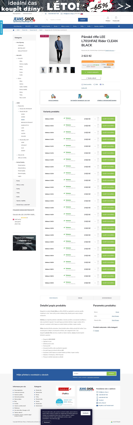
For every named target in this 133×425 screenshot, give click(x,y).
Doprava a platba (18, 394)
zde (59, 418)
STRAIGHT (24, 145)
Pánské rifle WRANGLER (26, 108)
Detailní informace (109, 50)
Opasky (37, 401)
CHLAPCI (20, 58)
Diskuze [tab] (80, 298)
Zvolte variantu (93, 72)
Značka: (84, 88)
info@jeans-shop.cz (103, 392)
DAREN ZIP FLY (25, 125)
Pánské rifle (21, 106)
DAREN (23, 117)
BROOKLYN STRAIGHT (27, 122)
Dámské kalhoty (22, 168)
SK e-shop (77, 13)
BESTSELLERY (21, 48)
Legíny (19, 176)
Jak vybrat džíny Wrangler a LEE (22, 410)
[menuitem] (18, 26)
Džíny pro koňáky (22, 157)
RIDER (23, 119)
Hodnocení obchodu (27, 13)
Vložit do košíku (108, 119)
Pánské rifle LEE (23, 111)
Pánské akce (39, 403)
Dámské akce (39, 405)
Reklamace (17, 408)
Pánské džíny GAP (24, 140)
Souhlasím (86, 413)
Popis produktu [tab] (53, 298)
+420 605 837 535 (103, 395)
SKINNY (23, 150)
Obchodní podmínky (19, 397)
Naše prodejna (17, 399)
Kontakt (16, 403)
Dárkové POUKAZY (22, 51)
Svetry (21, 72)
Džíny (21, 61)
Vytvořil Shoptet (116, 422)
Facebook (101, 400)
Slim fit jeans (115, 316)
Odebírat (111, 373)
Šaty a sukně (23, 97)
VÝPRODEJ (20, 45)
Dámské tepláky (22, 173)
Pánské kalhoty (21, 165)
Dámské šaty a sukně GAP (23, 204)
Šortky (18, 189)
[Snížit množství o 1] (98, 120)
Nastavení (47, 422)
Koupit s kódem (107, 67)
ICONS (23, 114)
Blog (15, 401)
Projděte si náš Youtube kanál (106, 405)
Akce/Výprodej (20, 42)
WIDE (22, 142)
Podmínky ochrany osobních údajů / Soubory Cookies (23, 415)
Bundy (21, 66)
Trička (21, 95)
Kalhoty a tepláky (24, 64)
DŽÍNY (18, 103)
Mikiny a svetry (20, 185)
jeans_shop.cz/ (102, 403)
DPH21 (110, 64)
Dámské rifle (21, 155)
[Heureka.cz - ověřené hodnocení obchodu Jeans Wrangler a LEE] (65, 402)
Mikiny (21, 69)
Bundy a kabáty (23, 89)
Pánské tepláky (21, 171)
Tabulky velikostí (18, 412)
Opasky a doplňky (20, 200)
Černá (117, 312)
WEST (22, 130)
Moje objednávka (16, 13)
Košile (21, 75)
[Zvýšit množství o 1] (98, 118)
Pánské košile (39, 399)
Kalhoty (21, 84)
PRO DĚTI (19, 55)
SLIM (22, 148)
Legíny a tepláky (23, 86)
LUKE (22, 128)
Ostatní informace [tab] (107, 298)
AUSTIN (23, 133)
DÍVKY (19, 78)
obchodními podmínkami (93, 377)
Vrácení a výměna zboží (20, 406)
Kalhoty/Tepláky (20, 162)
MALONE (23, 136)
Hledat (82, 20)
